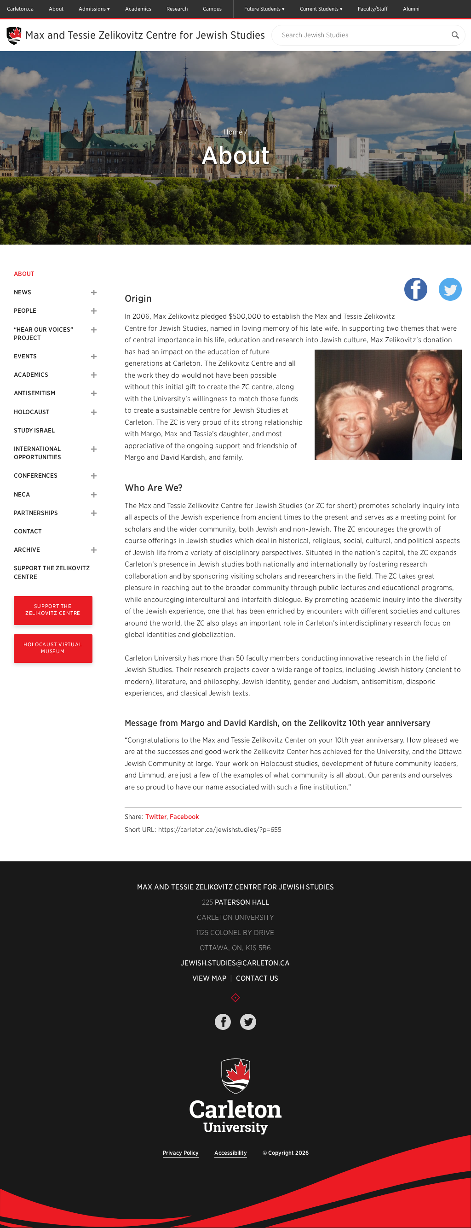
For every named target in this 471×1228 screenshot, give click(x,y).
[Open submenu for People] (94, 311)
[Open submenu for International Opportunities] (94, 449)
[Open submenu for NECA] (94, 494)
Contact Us (257, 978)
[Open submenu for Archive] (94, 550)
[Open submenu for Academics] (94, 375)
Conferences (35, 475)
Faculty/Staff (373, 9)
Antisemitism (34, 393)
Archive (27, 549)
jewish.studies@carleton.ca (235, 963)
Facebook (184, 816)
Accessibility (230, 1152)
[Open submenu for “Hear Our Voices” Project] (94, 330)
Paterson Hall (242, 902)
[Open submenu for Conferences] (94, 476)
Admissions (92, 9)
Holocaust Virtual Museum (52, 648)
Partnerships (36, 512)
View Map (209, 978)
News (22, 292)
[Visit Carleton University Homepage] (235, 1096)
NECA (22, 494)
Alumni (411, 9)
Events (25, 356)
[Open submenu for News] (94, 292)
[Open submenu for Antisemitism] (94, 393)
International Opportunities (37, 453)
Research (177, 9)
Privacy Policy (181, 1152)
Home (233, 132)
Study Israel (34, 430)
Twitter (156, 816)
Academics (138, 9)
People (25, 310)
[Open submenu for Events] (94, 356)
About (56, 9)
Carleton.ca (20, 9)
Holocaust (32, 412)
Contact (28, 531)
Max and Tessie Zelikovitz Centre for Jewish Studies (145, 35)
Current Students (319, 9)
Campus (212, 9)
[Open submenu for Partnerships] (94, 513)
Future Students (262, 9)
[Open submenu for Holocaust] (94, 412)
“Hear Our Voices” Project (43, 333)
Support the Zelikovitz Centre (52, 572)
